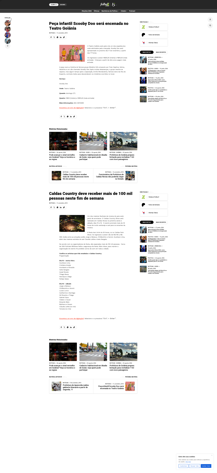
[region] (195, 462)
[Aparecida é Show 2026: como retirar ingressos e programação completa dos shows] (143, 248)
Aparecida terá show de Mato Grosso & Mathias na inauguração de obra (157, 63)
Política (150, 88)
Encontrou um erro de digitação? (71, 108)
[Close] (212, 455)
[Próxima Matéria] (130, 175)
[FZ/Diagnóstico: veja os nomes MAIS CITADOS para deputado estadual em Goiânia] (143, 239)
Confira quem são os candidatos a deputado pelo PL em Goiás (157, 90)
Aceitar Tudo (206, 466)
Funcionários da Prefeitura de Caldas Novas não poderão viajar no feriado (110, 176)
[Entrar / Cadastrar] (210, 19)
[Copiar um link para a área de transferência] (64, 37)
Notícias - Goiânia (115, 152)
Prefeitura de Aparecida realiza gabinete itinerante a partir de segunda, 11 (76, 387)
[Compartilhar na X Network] (54, 37)
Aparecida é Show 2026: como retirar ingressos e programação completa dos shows (157, 81)
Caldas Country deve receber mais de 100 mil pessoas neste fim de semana (76, 176)
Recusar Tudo (195, 466)
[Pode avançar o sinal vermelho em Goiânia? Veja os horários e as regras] (63, 141)
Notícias (52, 33)
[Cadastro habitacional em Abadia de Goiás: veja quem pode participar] (93, 141)
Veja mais (188, 461)
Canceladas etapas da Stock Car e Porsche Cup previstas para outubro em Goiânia (157, 100)
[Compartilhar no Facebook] (51, 37)
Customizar (183, 466)
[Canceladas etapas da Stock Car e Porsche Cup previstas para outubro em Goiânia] (143, 99)
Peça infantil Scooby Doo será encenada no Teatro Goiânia (111, 387)
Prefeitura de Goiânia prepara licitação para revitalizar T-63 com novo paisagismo (122, 157)
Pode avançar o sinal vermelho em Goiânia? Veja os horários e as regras (62, 157)
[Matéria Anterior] (56, 175)
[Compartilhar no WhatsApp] (57, 37)
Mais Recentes (161, 52)
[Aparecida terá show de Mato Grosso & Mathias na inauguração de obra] (143, 59)
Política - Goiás (153, 69)
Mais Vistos (147, 52)
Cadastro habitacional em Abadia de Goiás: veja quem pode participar (93, 157)
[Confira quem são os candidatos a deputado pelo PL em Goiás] (143, 89)
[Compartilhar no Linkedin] (60, 37)
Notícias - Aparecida (154, 57)
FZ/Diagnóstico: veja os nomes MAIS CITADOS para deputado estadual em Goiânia (156, 72)
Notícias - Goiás (84, 152)
